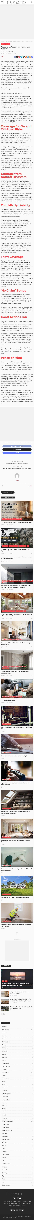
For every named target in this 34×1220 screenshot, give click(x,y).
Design (3, 611)
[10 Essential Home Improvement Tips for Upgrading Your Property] (17, 913)
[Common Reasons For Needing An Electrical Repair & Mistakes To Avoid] (17, 857)
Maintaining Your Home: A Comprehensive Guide (15, 1066)
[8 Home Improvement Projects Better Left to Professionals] (17, 1026)
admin (4, 51)
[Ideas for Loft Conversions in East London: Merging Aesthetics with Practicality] (17, 800)
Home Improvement (5, 44)
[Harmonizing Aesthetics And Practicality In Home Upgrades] (17, 828)
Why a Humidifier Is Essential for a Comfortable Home (16, 522)
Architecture (5, 546)
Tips (12, 518)
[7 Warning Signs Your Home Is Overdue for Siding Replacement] (17, 538)
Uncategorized (18, 518)
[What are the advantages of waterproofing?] (17, 744)
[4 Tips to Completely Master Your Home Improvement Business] (17, 1109)
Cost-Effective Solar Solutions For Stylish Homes (14, 1010)
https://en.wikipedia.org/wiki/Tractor (11, 93)
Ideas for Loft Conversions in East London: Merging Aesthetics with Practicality (15, 812)
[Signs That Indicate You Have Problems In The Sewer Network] (17, 716)
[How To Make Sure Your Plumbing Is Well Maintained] (17, 1137)
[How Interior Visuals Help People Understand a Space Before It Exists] (17, 631)
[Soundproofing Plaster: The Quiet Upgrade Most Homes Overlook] (17, 660)
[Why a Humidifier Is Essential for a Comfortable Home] (17, 510)
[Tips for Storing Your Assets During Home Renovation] (17, 1081)
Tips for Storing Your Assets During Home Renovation (16, 1093)
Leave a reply (7, 492)
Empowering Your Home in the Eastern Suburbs (15, 897)
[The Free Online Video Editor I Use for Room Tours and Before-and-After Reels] (17, 1201)
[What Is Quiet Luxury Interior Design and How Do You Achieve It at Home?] (17, 603)
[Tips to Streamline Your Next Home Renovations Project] (17, 941)
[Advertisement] (17, 22)
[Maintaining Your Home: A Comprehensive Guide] (17, 1054)
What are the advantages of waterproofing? (14, 756)
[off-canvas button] (2, 2)
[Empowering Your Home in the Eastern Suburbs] (17, 886)
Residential (29, 580)
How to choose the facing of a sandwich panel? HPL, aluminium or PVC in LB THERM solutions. (16, 586)
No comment (10, 524)
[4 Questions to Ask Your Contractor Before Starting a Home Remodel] (17, 771)
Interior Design (22, 546)
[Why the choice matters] (17, 688)
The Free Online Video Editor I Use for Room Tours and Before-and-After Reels (15, 1207)
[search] (32, 2)
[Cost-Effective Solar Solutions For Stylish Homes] (17, 999)
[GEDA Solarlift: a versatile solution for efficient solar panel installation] (17, 970)
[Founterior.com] (17, 2)
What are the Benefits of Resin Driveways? (17, 463)
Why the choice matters (8, 700)
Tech (3, 1203)
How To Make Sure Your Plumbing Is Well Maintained (16, 1149)
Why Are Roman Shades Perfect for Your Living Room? (17, 468)
